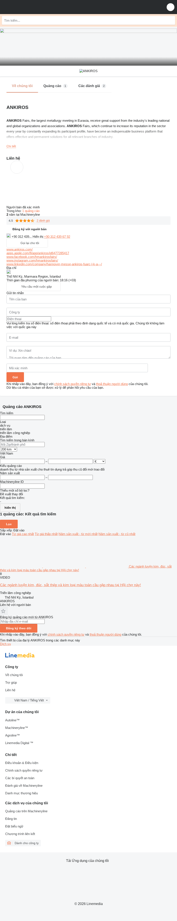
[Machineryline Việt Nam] (30, 7)
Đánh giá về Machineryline (24, 785)
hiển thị (10, 507)
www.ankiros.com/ (19, 249)
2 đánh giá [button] (43, 220)
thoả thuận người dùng (112, 384)
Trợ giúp (11, 682)
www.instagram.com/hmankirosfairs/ (32, 260)
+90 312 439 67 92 (57, 236)
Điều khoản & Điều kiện (21, 763)
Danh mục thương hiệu (21, 793)
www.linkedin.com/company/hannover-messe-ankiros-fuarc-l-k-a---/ (54, 264)
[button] (170, 7)
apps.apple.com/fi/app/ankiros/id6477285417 (37, 253)
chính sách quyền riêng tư (72, 384)
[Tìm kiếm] (170, 20)
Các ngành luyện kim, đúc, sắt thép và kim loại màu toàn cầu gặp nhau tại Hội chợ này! (70, 585)
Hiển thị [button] (38, 236)
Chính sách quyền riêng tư (24, 770)
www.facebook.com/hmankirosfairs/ (31, 257)
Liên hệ (10, 690)
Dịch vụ (5, 644)
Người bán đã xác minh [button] (23, 207)
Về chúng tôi (14, 675)
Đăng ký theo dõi (18, 628)
